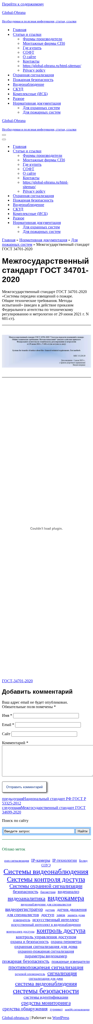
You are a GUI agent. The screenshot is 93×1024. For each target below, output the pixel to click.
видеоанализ (68, 892)
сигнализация (62, 973)
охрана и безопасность (29, 941)
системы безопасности (46, 991)
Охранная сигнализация (33, 75)
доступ (47, 914)
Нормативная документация (43, 240)
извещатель (21, 920)
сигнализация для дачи (46, 979)
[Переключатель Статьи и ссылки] (88, 151)
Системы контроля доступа (46, 879)
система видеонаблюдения (46, 984)
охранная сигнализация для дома (45, 946)
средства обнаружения (25, 1008)
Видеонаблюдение (28, 84)
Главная (19, 30)
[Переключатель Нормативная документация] (88, 223)
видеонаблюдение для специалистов (46, 904)
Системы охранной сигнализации (45, 886)
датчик (50, 910)
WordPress (60, 1018)
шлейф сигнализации (77, 1009)
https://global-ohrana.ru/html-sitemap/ (52, 66)
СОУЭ (46, 865)
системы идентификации (46, 997)
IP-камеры (40, 860)
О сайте (29, 57)
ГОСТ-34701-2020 (17, 681)
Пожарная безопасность (33, 80)
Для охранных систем (41, 108)
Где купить (32, 48)
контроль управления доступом (46, 936)
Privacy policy (34, 70)
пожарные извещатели (71, 961)
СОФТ (28, 52)
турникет (56, 1009)
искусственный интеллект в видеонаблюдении (46, 925)
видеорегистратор (24, 909)
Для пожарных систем (42, 112)
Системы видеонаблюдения (45, 871)
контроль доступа (61, 930)
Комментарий (15, 743)
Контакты (31, 61)
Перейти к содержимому (23, 4)
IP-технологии (64, 860)
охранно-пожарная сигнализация (46, 951)
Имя (7, 715)
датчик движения (72, 909)
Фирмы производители (42, 39)
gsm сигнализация (16, 860)
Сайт (6, 734)
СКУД (18, 89)
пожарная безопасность (25, 961)
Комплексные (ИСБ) (30, 94)
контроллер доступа (20, 931)
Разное (18, 98)
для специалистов (23, 914)
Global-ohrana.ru (15, 1018)
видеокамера (66, 898)
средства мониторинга (46, 1003)
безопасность (25, 891)
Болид (83, 860)
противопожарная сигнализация (45, 967)
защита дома (76, 915)
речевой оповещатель (30, 974)
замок (61, 915)
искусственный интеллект (55, 919)
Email (8, 725)
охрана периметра (66, 941)
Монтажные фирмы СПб (44, 43)
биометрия (48, 892)
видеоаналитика (26, 898)
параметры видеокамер (46, 956)
